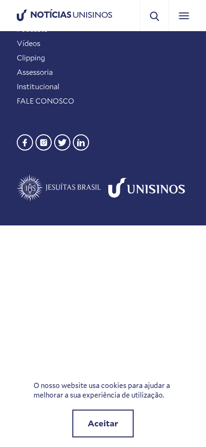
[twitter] (62, 141)
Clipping (31, 57)
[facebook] (25, 141)
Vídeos (28, 43)
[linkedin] (81, 141)
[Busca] (154, 15)
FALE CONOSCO (45, 101)
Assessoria (35, 72)
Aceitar (103, 423)
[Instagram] (43, 141)
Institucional (38, 86)
